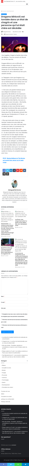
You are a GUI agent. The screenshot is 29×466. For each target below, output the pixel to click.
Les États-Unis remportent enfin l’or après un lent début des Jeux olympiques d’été (21, 222)
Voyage (4, 372)
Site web (3, 308)
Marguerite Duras (7, 31)
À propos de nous (5, 391)
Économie (4, 375)
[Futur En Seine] (6, 6)
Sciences (4, 377)
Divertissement (6, 384)
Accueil (4, 11)
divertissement (10, 11)
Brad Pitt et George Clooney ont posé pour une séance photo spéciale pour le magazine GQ (7, 251)
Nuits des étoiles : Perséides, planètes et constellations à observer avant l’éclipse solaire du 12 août (14, 347)
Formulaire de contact (7, 387)
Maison (4, 365)
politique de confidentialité (7, 399)
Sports (3, 382)
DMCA (2, 394)
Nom (2, 296)
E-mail (3, 302)
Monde (3, 370)
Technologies (5, 380)
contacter (14, 445)
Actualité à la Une (6, 367)
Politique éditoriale (5, 401)
